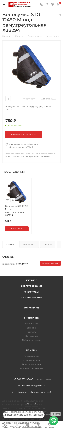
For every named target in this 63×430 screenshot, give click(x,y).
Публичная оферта (31, 340)
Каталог (31, 280)
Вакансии (31, 328)
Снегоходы (31, 292)
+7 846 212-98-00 (23, 379)
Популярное (31, 308)
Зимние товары (31, 298)
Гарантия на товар (31, 364)
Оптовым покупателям (31, 368)
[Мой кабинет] (52, 4)
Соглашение (31, 336)
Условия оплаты (31, 356)
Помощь (31, 350)
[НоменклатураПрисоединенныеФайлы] (31, 66)
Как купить (29, 244)
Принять (55, 413)
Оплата (48, 244)
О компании (31, 318)
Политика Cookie (31, 426)
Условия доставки (31, 360)
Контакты (31, 332)
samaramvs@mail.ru (33, 385)
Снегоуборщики (31, 286)
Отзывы (10, 244)
